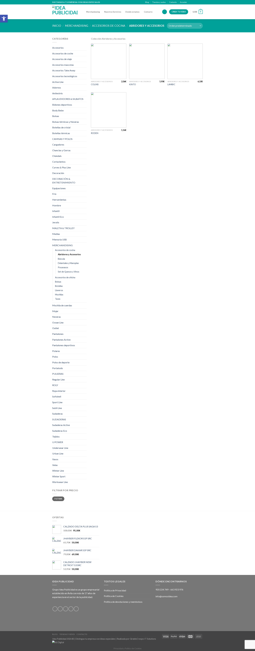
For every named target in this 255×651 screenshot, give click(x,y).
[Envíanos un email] (198, 2)
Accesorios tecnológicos (64, 76)
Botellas (59, 286)
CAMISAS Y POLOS (62, 138)
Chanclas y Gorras (61, 150)
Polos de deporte (61, 362)
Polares (56, 351)
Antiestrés (57, 93)
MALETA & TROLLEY (63, 228)
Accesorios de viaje (62, 59)
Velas (55, 465)
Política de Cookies (114, 596)
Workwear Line (60, 482)
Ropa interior (59, 390)
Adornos (56, 87)
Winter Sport (58, 476)
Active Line (57, 81)
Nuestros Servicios (112, 12)
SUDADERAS (59, 419)
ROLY (55, 385)
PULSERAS (57, 373)
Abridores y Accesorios (69, 254)
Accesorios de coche (62, 53)
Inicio (56, 25)
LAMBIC (171, 84)
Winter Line (58, 470)
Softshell (56, 396)
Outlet (55, 328)
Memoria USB (59, 239)
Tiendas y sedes (159, 2)
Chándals (57, 155)
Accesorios (58, 47)
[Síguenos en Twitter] (196, 2)
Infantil (55, 211)
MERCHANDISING (76, 25)
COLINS (95, 84)
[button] (4, 18)
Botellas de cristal (61, 127)
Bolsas (55, 116)
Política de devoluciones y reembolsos (123, 601)
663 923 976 (176, 589)
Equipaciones (59, 188)
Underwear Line (60, 447)
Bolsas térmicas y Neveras (65, 121)
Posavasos (63, 267)
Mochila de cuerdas (62, 305)
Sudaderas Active (61, 425)
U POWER (57, 442)
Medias (56, 233)
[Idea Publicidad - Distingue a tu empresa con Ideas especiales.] (67, 11)
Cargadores (58, 144)
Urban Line (57, 453)
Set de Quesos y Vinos (68, 271)
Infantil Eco (58, 216)
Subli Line (57, 408)
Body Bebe (58, 110)
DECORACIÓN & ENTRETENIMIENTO (63, 180)
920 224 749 (162, 589)
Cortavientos (59, 161)
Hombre (56, 205)
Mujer (55, 311)
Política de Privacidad (115, 590)
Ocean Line (57, 322)
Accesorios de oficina (65, 277)
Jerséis (55, 222)
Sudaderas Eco (59, 430)
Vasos (55, 459)
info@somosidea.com (166, 596)
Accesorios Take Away (63, 70)
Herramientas (59, 199)
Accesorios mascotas (63, 64)
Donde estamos (132, 12)
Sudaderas (57, 413)
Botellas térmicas (61, 133)
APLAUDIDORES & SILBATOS (67, 98)
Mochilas (59, 294)
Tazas (57, 299)
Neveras (56, 316)
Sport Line (57, 402)
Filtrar (58, 499)
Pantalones (57, 333)
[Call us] (201, 2)
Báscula (61, 259)
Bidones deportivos (62, 104)
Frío (54, 193)
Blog (147, 2)
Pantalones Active (61, 339)
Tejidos (56, 436)
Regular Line (58, 379)
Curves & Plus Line (61, 167)
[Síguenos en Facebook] (190, 2)
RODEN (94, 133)
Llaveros (59, 290)
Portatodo (57, 368)
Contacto (173, 2)
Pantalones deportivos (63, 345)
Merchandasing (93, 12)
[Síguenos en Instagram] (193, 2)
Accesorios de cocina (108, 25)
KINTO (132, 84)
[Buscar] (164, 11)
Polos (55, 356)
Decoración (58, 173)
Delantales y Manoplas (68, 263)
